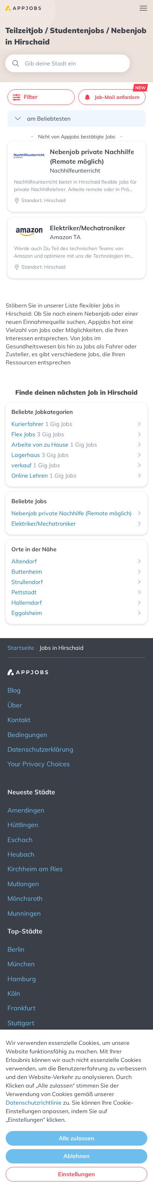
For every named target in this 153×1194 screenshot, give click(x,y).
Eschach (20, 840)
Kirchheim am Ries (35, 869)
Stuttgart (20, 1023)
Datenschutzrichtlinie (34, 1102)
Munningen (24, 913)
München (21, 964)
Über (14, 705)
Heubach (21, 854)
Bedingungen (27, 735)
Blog (14, 690)
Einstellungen (76, 1174)
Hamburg (21, 979)
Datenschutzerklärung (40, 749)
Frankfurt (21, 1008)
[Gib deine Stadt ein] (67, 63)
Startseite (20, 647)
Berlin (16, 949)
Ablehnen (76, 1155)
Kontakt (18, 720)
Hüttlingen (22, 825)
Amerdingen (25, 810)
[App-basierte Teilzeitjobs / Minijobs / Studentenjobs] (20, 8)
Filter (30, 96)
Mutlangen (23, 884)
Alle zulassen (76, 1138)
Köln (13, 993)
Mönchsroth (25, 898)
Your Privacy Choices (38, 764)
